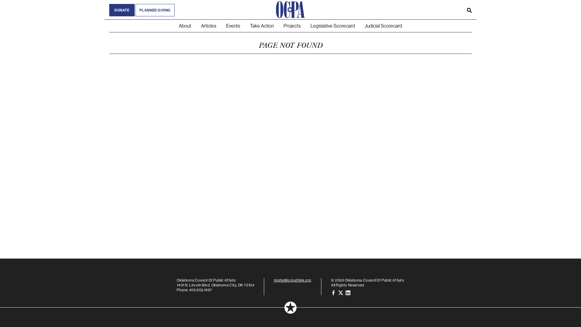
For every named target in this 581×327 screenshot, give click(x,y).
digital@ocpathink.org (292, 280)
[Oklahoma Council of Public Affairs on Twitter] (340, 292)
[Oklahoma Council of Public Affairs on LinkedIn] (348, 292)
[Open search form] (469, 9)
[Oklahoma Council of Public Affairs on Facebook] (333, 292)
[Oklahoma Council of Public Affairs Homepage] (290, 9)
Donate (122, 10)
